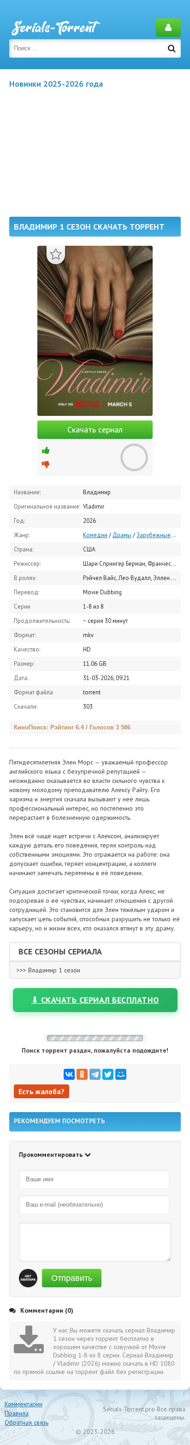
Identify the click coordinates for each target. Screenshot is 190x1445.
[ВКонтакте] (69, 1074)
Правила (17, 1413)
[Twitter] (107, 1074)
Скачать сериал (95, 429)
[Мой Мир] (120, 1074)
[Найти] (171, 48)
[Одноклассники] (82, 1074)
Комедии (95, 535)
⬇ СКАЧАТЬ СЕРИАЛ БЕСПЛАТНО (95, 1000)
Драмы (122, 535)
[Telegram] (95, 1074)
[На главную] (55, 27)
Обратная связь (26, 1422)
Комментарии (23, 1404)
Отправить (71, 1278)
